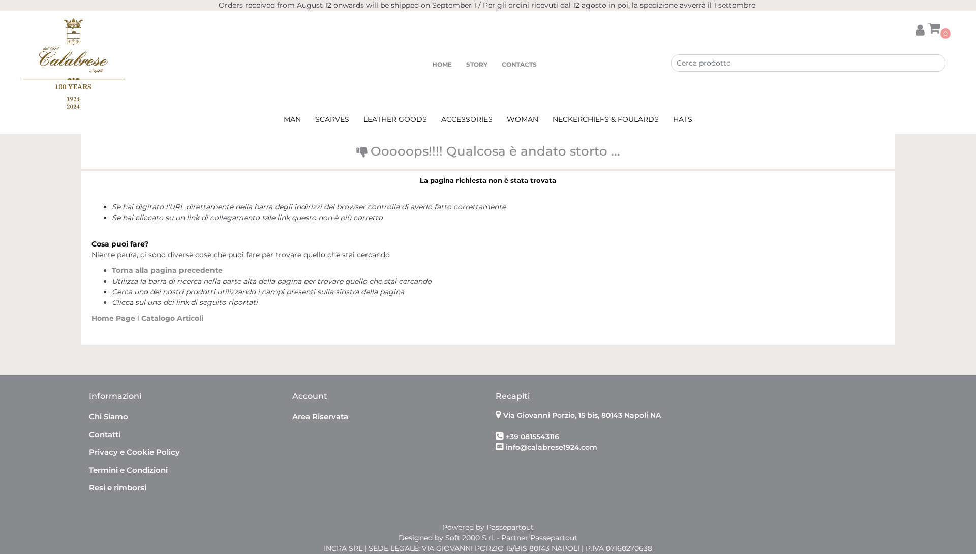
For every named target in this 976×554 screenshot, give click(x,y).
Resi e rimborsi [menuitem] (117, 488)
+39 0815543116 (532, 436)
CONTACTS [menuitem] (519, 64)
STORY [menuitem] (476, 64)
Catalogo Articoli (172, 318)
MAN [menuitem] (292, 119)
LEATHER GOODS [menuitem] (395, 119)
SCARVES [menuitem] (332, 119)
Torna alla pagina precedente (167, 270)
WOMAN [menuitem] (522, 119)
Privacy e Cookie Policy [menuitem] (134, 452)
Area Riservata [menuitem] (320, 416)
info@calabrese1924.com (551, 447)
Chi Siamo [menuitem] (108, 416)
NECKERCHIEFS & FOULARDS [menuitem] (606, 119)
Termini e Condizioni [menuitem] (128, 470)
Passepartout (510, 527)
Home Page (114, 318)
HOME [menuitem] (442, 64)
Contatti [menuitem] (104, 434)
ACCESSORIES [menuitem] (467, 119)
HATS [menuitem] (682, 119)
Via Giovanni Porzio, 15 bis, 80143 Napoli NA (582, 415)
